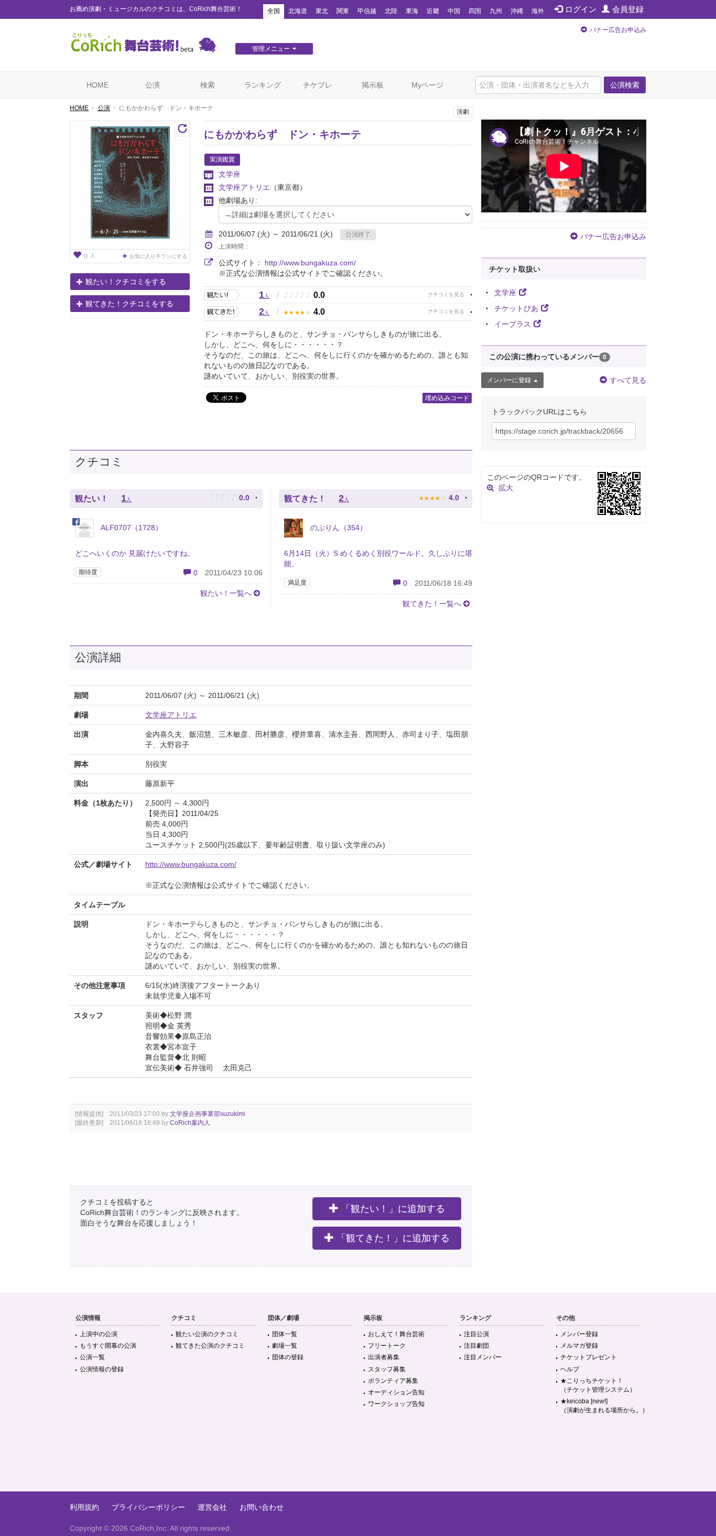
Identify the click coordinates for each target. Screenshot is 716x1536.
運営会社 (212, 1507)
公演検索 (624, 85)
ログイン (580, 9)
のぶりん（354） (337, 527)
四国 (475, 11)
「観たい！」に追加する (393, 1209)
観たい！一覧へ (226, 593)
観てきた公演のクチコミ (210, 1345)
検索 (207, 85)
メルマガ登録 (579, 1345)
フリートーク (387, 1345)
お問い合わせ (262, 1507)
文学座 (230, 174)
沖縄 (517, 11)
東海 (412, 11)
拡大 (505, 488)
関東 (343, 11)
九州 (496, 11)
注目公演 (476, 1334)
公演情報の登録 (102, 1369)
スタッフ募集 (387, 1369)
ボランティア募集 (393, 1380)
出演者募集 (383, 1357)
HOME (97, 85)
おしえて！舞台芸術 (396, 1334)
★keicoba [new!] (604, 1406)
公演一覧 (92, 1357)
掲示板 (373, 85)
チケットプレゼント (588, 1357)
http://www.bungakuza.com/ (310, 263)
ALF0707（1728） (130, 527)
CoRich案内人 (190, 1122)
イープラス (512, 324)
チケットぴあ (516, 308)
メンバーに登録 (509, 380)
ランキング (262, 85)
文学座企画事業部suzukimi (207, 1114)
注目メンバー (483, 1357)
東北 (322, 11)
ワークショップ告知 (396, 1404)
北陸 (391, 11)
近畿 (433, 11)
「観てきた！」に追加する (393, 1238)
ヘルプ (569, 1369)
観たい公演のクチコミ (207, 1334)
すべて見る (628, 380)
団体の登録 (287, 1357)
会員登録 (628, 9)
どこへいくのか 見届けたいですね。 (134, 553)
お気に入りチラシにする (158, 256)
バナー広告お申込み (618, 30)
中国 (454, 11)
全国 (273, 11)
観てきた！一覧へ (432, 603)
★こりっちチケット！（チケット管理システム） (598, 1385)
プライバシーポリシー (148, 1507)
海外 (537, 11)
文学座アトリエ (244, 187)
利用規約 (84, 1507)
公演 (152, 85)
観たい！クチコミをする (125, 281)
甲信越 (366, 11)
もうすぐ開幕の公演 (108, 1345)
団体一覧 (284, 1334)
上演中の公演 (98, 1334)
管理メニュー (271, 48)
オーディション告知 (396, 1392)
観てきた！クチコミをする (129, 303)
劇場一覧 (284, 1345)
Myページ (427, 85)
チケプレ (317, 85)
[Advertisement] (358, 1457)
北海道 (297, 11)
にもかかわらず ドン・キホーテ (282, 134)
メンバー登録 (579, 1334)
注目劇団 (476, 1345)
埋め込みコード (447, 398)
